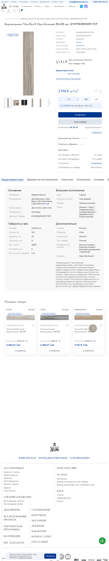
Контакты (34, 2)
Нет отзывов (73, 74)
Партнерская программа (13, 528)
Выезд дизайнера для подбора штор (76, 485)
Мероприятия (64, 498)
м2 (86, 99)
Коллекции (12, 536)
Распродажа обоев (13, 504)
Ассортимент (14, 468)
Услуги (62, 474)
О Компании (41, 509)
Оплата (13, 2)
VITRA (78, 42)
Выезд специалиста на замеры (72, 482)
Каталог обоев (11, 484)
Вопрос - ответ (57, 2)
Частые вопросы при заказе (68, 79)
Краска (7, 488)
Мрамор (8, 478)
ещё (47, 204)
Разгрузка (62, 479)
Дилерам (38, 525)
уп (96, 99)
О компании (23, 2)
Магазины (39, 520)
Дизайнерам (44, 2)
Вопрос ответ (42, 536)
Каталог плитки (11, 472)
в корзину (80, 115)
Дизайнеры (12, 509)
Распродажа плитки (14, 501)
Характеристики (64, 70)
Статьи (60, 495)
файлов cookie (25, 558)
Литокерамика (11, 481)
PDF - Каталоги (14, 542)
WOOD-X (80, 46)
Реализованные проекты (15, 518)
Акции (60, 501)
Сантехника (10, 491)
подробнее (96, 163)
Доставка (5, 2)
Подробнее (97, 132)
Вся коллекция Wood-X (80, 60)
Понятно (50, 556)
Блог (60, 491)
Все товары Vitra (77, 63)
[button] (50, 103)
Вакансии (39, 531)
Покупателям (67, 468)
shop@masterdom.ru (78, 2)
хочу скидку (80, 122)
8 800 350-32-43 (100, 2)
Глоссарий (40, 541)
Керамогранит (11, 475)
